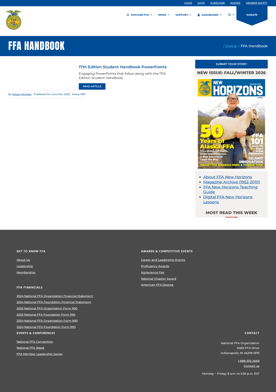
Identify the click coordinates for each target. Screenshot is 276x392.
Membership (26, 272)
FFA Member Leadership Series (39, 354)
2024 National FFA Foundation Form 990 (46, 327)
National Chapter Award (158, 279)
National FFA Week (30, 348)
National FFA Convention (35, 342)
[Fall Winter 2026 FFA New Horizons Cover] (231, 79)
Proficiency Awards (155, 266)
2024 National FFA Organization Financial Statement (55, 296)
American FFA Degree (157, 285)
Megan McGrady (22, 94)
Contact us (251, 366)
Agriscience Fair (152, 272)
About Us (23, 260)
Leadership (25, 266)
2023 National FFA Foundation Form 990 (46, 314)
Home (231, 46)
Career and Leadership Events (163, 260)
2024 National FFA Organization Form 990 (47, 321)
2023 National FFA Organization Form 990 (47, 308)
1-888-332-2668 (248, 361)
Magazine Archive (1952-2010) (231, 182)
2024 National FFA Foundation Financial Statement (54, 302)
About (227, 177)
